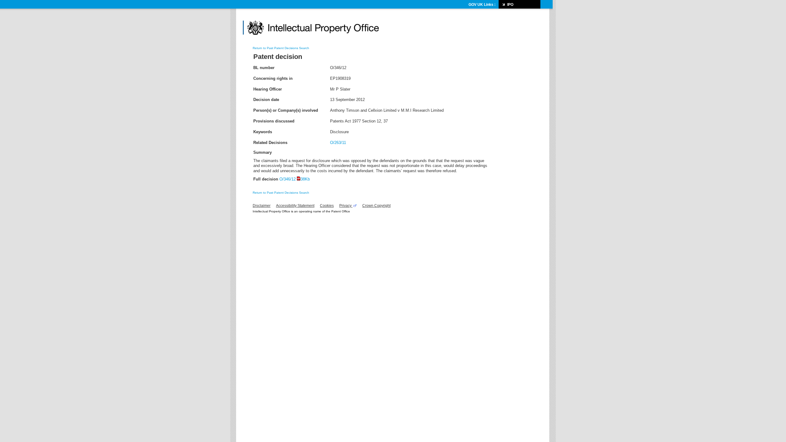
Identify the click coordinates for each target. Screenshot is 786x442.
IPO (510, 4)
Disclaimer (261, 206)
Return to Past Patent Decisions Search (281, 48)
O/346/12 (294, 179)
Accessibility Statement (295, 206)
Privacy (345, 206)
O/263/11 (338, 142)
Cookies (327, 206)
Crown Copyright (376, 206)
